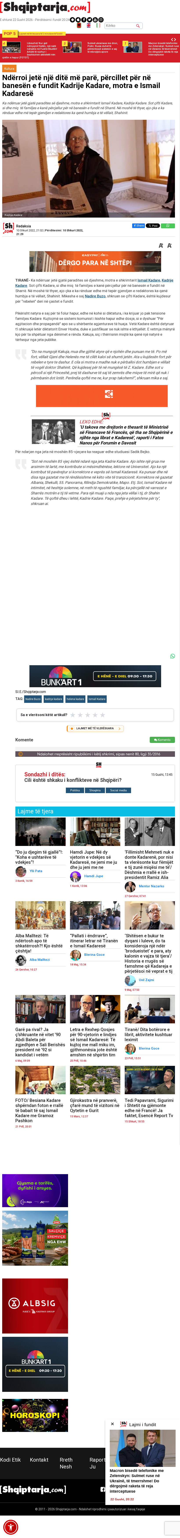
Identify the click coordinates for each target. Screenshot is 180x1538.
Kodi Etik (10, 1460)
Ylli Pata (36, 871)
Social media (118, 790)
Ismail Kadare (149, 280)
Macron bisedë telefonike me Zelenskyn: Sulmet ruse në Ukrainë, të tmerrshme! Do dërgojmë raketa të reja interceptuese (137, 1481)
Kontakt (39, 1460)
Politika (75, 790)
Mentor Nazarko (152, 886)
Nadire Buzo (95, 296)
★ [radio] (73, 714)
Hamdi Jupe (94, 876)
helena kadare (75, 699)
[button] (10, 1527)
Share (140, 225)
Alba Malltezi (40, 960)
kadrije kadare (53, 699)
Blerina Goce (95, 955)
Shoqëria (95, 790)
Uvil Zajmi (147, 980)
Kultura (9, 68)
